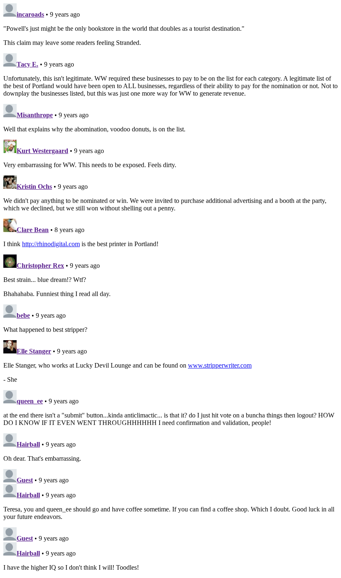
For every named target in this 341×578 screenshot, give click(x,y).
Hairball (28, 444)
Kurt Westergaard (42, 150)
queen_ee (30, 401)
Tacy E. (27, 64)
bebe (23, 315)
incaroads (30, 14)
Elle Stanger (34, 351)
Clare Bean (33, 229)
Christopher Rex (40, 265)
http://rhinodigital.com (51, 243)
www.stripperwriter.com (220, 365)
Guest (25, 480)
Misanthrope (35, 115)
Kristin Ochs (34, 186)
